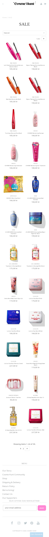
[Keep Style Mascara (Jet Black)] (13, 85)
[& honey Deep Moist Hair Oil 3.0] (13, 416)
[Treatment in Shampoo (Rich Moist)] (35, 252)
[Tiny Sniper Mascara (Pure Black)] (13, 119)
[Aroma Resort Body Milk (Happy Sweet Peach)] (35, 349)
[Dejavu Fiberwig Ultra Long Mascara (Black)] (35, 51)
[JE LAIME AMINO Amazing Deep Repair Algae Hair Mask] (35, 218)
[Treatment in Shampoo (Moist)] (13, 252)
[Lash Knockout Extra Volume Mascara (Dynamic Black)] (13, 51)
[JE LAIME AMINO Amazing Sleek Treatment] (13, 218)
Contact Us (7, 494)
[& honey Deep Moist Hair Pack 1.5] (35, 383)
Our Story (6, 470)
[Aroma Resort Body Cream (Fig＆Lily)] (13, 284)
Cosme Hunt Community (13, 474)
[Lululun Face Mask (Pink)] (35, 284)
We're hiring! (8, 490)
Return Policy (8, 486)
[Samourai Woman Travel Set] (13, 383)
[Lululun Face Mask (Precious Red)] (35, 416)
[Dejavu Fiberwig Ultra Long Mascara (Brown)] (35, 85)
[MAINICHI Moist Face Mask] (13, 184)
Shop (4, 478)
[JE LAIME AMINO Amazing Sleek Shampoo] (35, 184)
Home (4, 18)
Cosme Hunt (32, 531)
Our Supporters (9, 498)
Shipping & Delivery (11, 482)
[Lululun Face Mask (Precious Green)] (13, 349)
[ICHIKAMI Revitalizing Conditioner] (13, 151)
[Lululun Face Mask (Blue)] (13, 317)
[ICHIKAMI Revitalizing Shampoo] (35, 119)
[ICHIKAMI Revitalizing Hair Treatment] (35, 151)
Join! (41, 508)
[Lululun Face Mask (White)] (35, 317)
